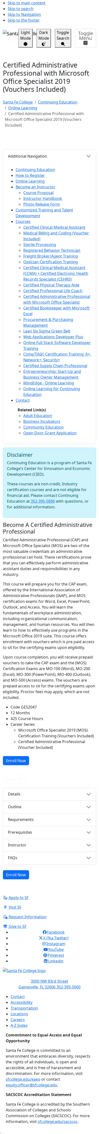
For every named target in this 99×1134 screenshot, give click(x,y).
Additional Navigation (27, 156)
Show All (13, 779)
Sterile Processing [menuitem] (39, 244)
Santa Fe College (18, 102)
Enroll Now (16, 760)
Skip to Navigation (24, 14)
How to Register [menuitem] (30, 175)
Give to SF (17, 926)
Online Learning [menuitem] (30, 181)
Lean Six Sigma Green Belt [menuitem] (46, 331)
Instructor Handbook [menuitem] (42, 198)
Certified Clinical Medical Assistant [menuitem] (54, 227)
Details (14, 794)
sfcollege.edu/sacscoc (58, 1121)
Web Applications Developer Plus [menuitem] (53, 336)
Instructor (17, 845)
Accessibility (21, 1002)
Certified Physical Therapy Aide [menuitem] (51, 285)
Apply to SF (18, 897)
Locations (19, 1014)
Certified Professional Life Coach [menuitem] (52, 290)
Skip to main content (26, 3)
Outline (14, 806)
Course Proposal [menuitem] (38, 192)
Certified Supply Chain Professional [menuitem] (55, 365)
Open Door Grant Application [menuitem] (50, 433)
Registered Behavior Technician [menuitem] (51, 250)
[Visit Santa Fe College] (49, 973)
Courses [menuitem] (23, 221)
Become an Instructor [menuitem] (35, 187)
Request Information (27, 916)
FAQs (12, 857)
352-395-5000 (68, 987)
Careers (18, 1019)
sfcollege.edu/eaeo (23, 1079)
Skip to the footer (24, 20)
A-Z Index (19, 1025)
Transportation (24, 1008)
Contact (18, 996)
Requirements (21, 819)
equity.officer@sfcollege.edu (31, 1085)
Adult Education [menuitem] (37, 415)
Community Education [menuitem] (43, 427)
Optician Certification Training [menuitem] (50, 262)
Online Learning (22, 108)
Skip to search (20, 8)
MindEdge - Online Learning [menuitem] (48, 383)
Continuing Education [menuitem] (35, 169)
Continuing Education (57, 102)
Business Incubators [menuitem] (41, 421)
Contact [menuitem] (23, 400)
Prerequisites (20, 832)
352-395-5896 (43, 501)
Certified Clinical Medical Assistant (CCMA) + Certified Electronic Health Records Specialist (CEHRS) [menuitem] (55, 273)
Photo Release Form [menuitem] (41, 204)
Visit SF (14, 907)
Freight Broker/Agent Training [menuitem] (50, 256)
